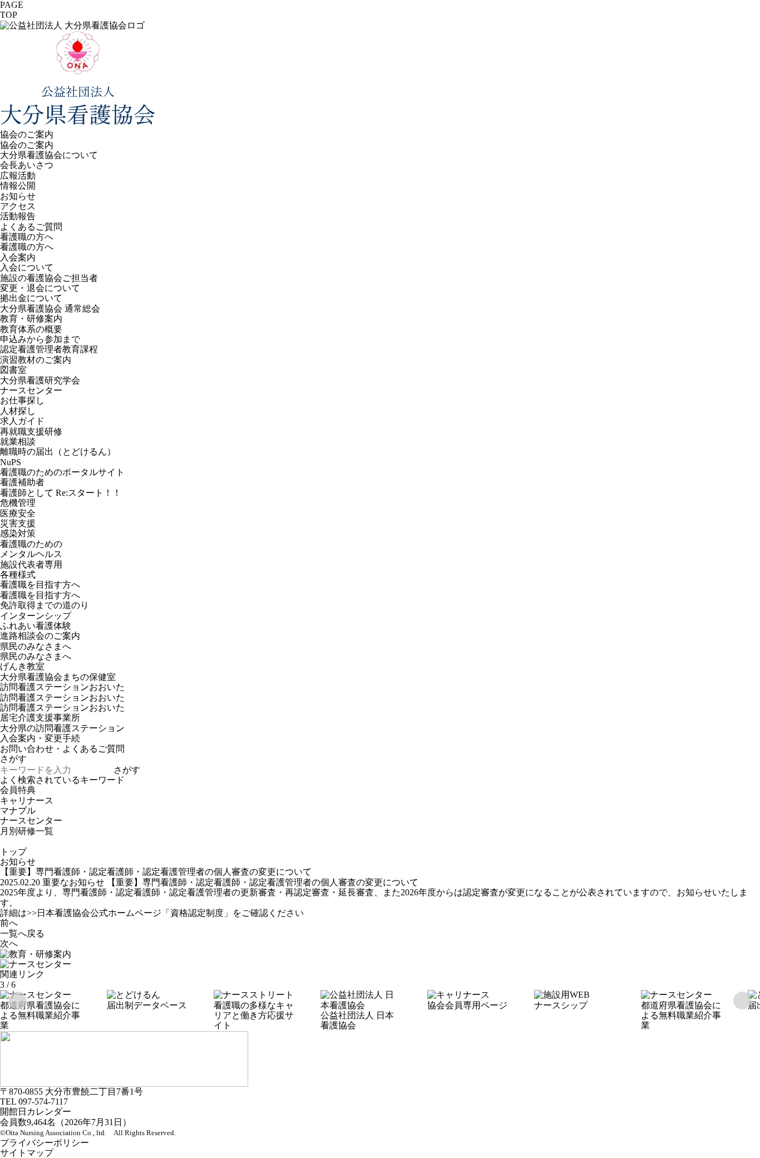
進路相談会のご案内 (40, 635)
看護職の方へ (26, 237)
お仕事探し (22, 400)
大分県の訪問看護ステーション (62, 728)
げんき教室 (22, 666)
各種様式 (18, 574)
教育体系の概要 (31, 329)
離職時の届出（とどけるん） (58, 451)
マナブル (18, 810)
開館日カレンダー (35, 1111)
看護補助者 (22, 482)
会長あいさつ (26, 165)
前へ (9, 923)
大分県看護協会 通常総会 (50, 308)
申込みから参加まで (40, 339)
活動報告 (18, 216)
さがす (126, 770)
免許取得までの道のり (44, 605)
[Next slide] (742, 1000)
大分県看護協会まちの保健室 (58, 677)
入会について (26, 267)
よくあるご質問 (31, 226)
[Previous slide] (18, 1000)
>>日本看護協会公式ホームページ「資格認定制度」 (130, 913)
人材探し (18, 411)
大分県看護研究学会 (40, 380)
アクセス (18, 206)
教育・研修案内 (31, 318)
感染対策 (18, 533)
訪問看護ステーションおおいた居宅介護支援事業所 (62, 712)
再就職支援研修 (31, 431)
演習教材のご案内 (35, 359)
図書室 (13, 369)
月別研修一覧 (26, 831)
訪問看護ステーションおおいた (62, 697)
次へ (9, 943)
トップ (13, 851)
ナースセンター (31, 390)
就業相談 (18, 441)
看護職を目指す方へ (40, 584)
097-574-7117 (43, 1101)
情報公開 (18, 185)
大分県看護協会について (49, 155)
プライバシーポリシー (44, 1142)
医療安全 (18, 513)
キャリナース (26, 800)
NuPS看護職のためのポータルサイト (62, 467)
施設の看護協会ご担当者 (49, 278)
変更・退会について (40, 288)
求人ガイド (22, 421)
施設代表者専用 (31, 564)
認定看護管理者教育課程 (49, 349)
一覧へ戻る (22, 933)
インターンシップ (35, 615)
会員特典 (18, 790)
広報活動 (18, 175)
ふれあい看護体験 (35, 625)
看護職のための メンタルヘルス (31, 549)
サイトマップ (26, 1152)
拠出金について (31, 298)
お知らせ (18, 196)
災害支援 (18, 523)
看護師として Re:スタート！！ (60, 492)
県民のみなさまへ (35, 646)
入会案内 (18, 257)
